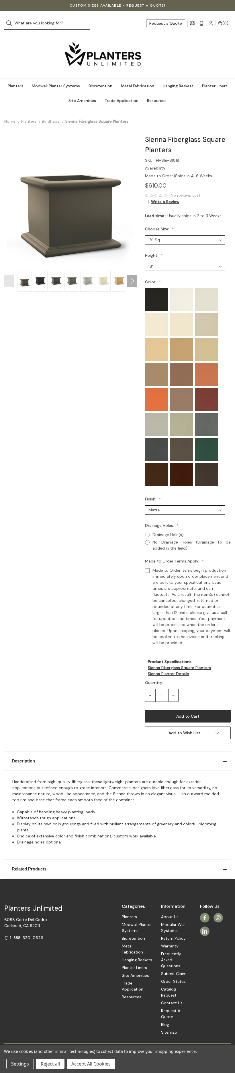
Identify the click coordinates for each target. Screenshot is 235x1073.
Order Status (173, 981)
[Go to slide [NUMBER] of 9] (9, 281)
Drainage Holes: (160, 525)
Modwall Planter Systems (56, 85)
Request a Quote (165, 23)
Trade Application (121, 100)
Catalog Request (169, 992)
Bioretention (100, 85)
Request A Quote (170, 1013)
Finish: (151, 499)
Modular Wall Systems (173, 927)
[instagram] (218, 917)
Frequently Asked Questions (171, 959)
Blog (165, 1024)
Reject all (50, 1064)
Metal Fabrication (137, 85)
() (225, 23)
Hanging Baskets (178, 85)
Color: (151, 281)
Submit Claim (174, 973)
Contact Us (172, 1002)
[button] (117, 761)
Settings (20, 1064)
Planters (15, 85)
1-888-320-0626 (26, 937)
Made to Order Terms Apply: (172, 561)
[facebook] (204, 917)
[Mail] (192, 23)
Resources (157, 100)
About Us (170, 916)
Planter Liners (215, 85)
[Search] (10, 23)
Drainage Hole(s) (168, 534)
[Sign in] (210, 23)
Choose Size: (157, 229)
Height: (152, 255)
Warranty (170, 946)
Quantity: (154, 682)
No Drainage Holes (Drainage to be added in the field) (191, 545)
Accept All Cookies (91, 1064)
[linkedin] (204, 931)
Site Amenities (82, 100)
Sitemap (169, 1032)
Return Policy (173, 938)
